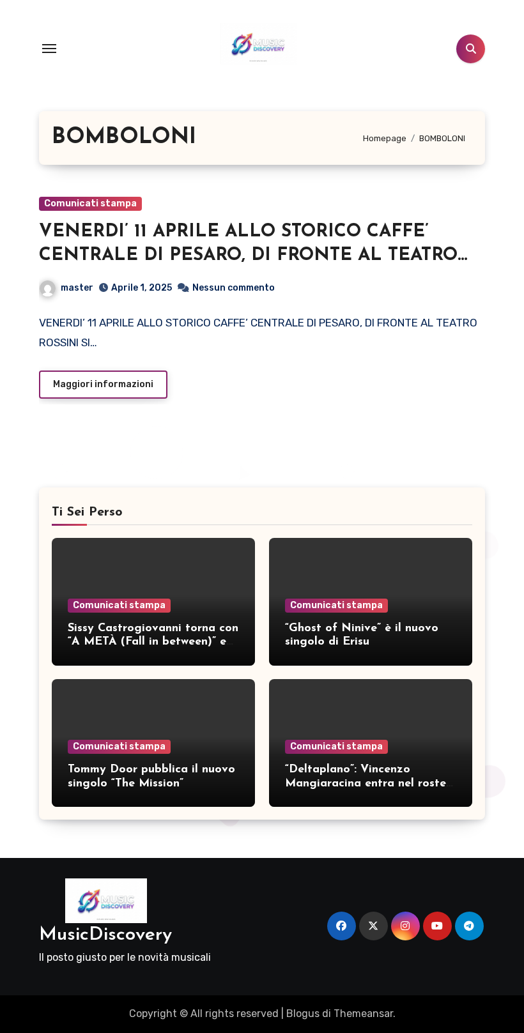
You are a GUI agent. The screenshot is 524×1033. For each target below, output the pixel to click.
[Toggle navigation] (49, 48)
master (77, 287)
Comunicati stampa (90, 203)
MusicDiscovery (105, 935)
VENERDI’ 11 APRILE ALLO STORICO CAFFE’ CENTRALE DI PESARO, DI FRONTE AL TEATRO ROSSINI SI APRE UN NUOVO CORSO (248, 255)
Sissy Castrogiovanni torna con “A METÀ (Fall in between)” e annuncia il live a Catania (153, 642)
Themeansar (363, 1013)
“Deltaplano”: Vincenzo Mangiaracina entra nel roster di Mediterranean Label (368, 783)
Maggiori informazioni (103, 384)
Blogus (303, 1013)
